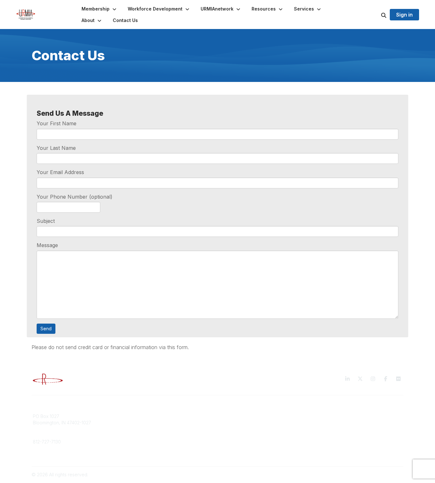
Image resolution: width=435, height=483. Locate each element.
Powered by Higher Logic (376, 474)
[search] (376, 15)
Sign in (404, 14)
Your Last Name (56, 148)
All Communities (237, 416)
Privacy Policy (330, 416)
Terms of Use (330, 422)
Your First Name (56, 123)
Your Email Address (60, 172)
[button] (99, 9)
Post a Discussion (239, 422)
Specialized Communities (247, 428)
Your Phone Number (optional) (74, 197)
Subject (46, 221)
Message (47, 245)
